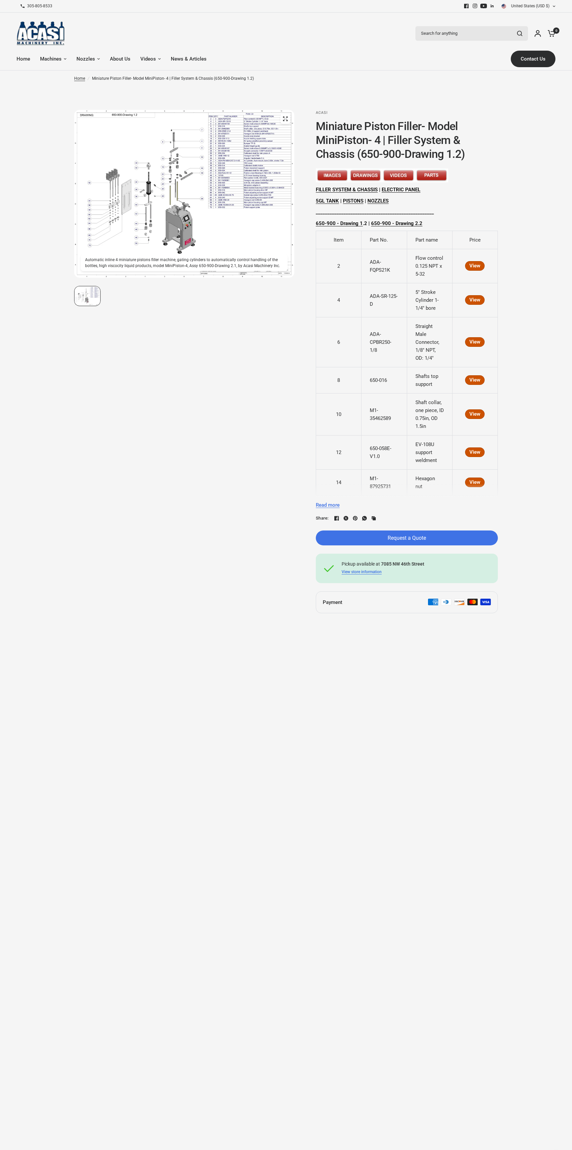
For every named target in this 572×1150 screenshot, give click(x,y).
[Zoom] (285, 119)
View (474, 266)
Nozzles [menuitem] (85, 59)
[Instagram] (475, 6)
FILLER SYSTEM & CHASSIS (347, 190)
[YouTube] (483, 6)
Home (79, 78)
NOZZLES (378, 201)
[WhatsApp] (364, 518)
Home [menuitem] (23, 59)
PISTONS (353, 201)
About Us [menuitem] (120, 59)
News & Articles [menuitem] (189, 59)
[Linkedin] (492, 6)
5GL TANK (327, 201)
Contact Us (533, 59)
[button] (87, 296)
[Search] (519, 33)
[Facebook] (466, 6)
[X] (346, 518)
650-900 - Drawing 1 (339, 223)
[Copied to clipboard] (374, 518)
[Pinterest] (355, 518)
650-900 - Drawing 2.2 (396, 223)
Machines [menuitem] (51, 59)
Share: (322, 518)
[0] (549, 33)
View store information (362, 572)
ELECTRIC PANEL (401, 190)
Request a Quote (407, 538)
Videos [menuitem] (148, 59)
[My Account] (537, 33)
